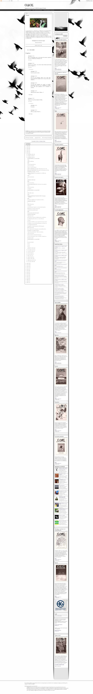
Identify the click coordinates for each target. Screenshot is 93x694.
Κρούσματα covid (30, 237)
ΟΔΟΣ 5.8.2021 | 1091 (38, 45)
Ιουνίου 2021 (30, 254)
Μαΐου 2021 (30, 255)
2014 (27, 272)
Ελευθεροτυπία (57, 631)
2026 (27, 145)
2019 (27, 264)
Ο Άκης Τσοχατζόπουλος (31, 164)
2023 (27, 150)
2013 (27, 273)
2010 (27, 278)
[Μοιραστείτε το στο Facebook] (32, 49)
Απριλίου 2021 (30, 257)
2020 (27, 263)
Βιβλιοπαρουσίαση (30, 227)
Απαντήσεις (31, 69)
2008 (27, 280)
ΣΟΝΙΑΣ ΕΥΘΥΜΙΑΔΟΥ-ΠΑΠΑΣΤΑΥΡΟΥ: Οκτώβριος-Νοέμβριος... (36, 196)
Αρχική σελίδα (38, 137)
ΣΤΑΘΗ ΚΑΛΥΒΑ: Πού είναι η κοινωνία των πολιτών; (63, 509)
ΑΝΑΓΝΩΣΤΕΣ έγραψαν (62, 479)
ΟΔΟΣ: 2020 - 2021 (30, 192)
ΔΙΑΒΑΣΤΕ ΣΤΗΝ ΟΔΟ (31, 179)
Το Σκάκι (29, 220)
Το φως (28, 243)
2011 (27, 276)
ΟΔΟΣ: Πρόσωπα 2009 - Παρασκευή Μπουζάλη (62, 497)
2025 (27, 147)
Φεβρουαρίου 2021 (31, 260)
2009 (27, 279)
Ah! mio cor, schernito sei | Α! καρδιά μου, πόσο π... (35, 199)
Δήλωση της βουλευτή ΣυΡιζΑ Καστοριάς (34, 234)
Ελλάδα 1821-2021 (30, 242)
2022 (27, 151)
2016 (27, 269)
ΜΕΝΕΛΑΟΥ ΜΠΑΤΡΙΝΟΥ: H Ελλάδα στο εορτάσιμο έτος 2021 (38, 170)
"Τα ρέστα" (29, 188)
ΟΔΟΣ (29, 5)
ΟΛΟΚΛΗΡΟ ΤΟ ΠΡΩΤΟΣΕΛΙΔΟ (59, 664)
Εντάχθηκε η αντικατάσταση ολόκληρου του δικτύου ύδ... (37, 223)
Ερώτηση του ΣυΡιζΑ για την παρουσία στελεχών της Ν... (37, 221)
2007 (27, 282)
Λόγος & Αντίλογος (30, 165)
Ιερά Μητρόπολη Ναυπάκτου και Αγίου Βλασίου (35, 218)
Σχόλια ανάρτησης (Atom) (40, 141)
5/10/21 (36, 82)
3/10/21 (33, 55)
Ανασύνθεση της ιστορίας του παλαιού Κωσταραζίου (36, 207)
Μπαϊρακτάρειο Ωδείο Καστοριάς (33, 212)
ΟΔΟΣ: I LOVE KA (30, 161)
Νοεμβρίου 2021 (30, 155)
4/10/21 (36, 71)
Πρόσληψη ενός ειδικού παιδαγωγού (33, 208)
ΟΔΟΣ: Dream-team (30, 204)
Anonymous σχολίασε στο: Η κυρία (59, 275)
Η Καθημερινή (57, 625)
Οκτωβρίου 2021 (30, 157)
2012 (27, 275)
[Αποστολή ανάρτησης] (28, 49)
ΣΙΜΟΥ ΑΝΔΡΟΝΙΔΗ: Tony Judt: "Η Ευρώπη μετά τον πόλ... (37, 168)
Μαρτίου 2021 (30, 258)
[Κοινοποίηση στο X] (31, 49)
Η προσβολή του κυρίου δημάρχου (62, 474)
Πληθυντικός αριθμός (62, 515)
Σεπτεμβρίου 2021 (31, 249)
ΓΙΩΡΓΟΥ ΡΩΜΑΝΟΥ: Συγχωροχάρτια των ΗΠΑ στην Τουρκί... (36, 174)
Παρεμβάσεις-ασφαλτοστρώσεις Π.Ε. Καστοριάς (35, 226)
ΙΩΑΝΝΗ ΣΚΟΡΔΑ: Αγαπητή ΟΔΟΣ (33, 158)
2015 (27, 270)
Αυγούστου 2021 (30, 251)
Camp (28, 159)
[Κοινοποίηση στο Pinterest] (33, 49)
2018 (27, 266)
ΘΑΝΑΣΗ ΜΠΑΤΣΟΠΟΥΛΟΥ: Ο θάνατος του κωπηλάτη (36, 184)
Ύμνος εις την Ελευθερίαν (31, 167)
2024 (27, 148)
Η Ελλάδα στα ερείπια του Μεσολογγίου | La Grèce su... (36, 217)
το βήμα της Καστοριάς (58, 107)
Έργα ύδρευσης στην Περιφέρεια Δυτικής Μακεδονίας (36, 228)
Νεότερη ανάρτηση (29, 137)
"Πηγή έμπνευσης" (30, 215)
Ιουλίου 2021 (30, 252)
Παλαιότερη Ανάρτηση (46, 137)
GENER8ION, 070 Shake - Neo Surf (33, 171)
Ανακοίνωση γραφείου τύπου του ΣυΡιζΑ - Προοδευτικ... (37, 236)
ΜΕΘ (28, 162)
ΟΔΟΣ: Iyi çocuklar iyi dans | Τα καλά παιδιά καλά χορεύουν (63, 468)
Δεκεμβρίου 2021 (31, 154)
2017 (27, 267)
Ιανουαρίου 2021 (31, 261)
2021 (27, 152)
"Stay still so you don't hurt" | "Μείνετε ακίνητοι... (35, 231)
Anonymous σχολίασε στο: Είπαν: (59, 284)
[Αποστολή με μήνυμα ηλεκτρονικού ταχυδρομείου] (29, 49)
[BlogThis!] (30, 49)
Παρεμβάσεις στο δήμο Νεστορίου (33, 230)
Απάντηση (30, 59)
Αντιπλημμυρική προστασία (32, 224)
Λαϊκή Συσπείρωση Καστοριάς (32, 209)
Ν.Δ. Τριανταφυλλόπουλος (58, 624)
